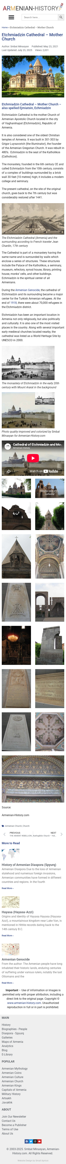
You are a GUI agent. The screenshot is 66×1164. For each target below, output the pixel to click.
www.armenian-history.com (24, 1003)
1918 (13, 302)
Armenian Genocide (27, 290)
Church (26, 826)
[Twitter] (31, 1141)
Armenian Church (13, 826)
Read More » (8, 888)
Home (5, 27)
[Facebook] (27, 1141)
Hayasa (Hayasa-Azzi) (17, 912)
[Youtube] (39, 1141)
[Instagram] (35, 1141)
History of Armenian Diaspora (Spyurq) (29, 865)
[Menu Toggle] (11, 17)
